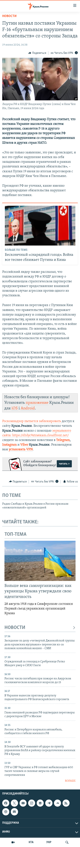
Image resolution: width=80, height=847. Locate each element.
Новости (9, 16)
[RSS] (66, 803)
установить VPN (21, 449)
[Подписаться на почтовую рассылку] (14, 811)
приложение (37, 403)
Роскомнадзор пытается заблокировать (31, 421)
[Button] (37, 53)
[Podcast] (5, 811)
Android (28, 408)
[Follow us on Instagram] (31, 803)
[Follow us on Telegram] (48, 803)
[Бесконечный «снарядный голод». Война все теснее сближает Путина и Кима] (40, 226)
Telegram (63, 440)
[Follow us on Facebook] (5, 803)
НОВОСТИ (14, 627)
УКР (48, 842)
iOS (15, 408)
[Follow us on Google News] (40, 803)
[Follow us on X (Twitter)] (14, 803)
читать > (64, 463)
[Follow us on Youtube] (23, 803)
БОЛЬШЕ (70, 781)
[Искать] (67, 842)
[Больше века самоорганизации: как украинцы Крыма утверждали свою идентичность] (40, 561)
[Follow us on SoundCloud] (57, 803)
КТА (31, 842)
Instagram (9, 445)
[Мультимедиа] (13, 842)
